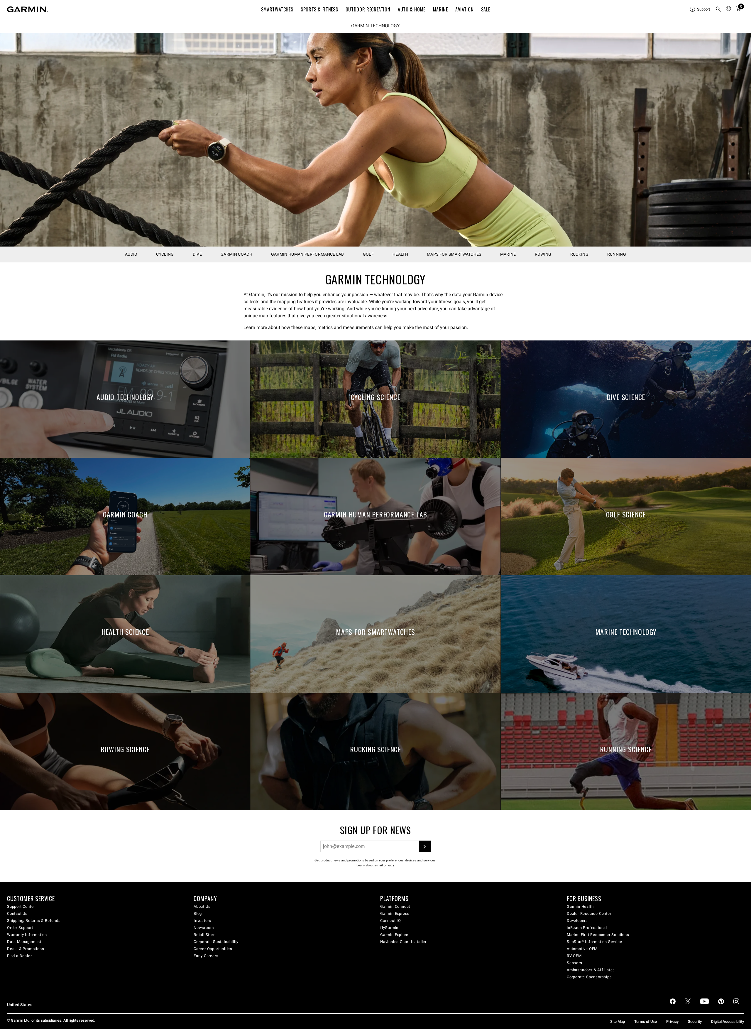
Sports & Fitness (319, 9)
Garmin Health (580, 906)
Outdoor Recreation (368, 9)
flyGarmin (389, 927)
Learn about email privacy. (375, 865)
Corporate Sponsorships (589, 977)
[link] (375, 140)
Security (695, 1021)
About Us (202, 906)
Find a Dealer (19, 956)
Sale (485, 9)
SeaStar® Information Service (594, 941)
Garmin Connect (395, 906)
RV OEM (574, 956)
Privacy (672, 1021)
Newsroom (204, 927)
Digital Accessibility (727, 1021)
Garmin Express (395, 913)
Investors (202, 920)
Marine (440, 9)
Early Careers (206, 956)
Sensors (574, 963)
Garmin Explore (394, 934)
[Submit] (425, 846)
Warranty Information (27, 934)
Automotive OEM (582, 949)
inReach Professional (587, 927)
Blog (198, 913)
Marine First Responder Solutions (598, 934)
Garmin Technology (375, 25)
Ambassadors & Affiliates (591, 970)
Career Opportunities (213, 949)
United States (19, 1004)
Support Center (21, 906)
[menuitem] (700, 9)
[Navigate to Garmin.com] (27, 9)
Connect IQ (390, 920)
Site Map (617, 1021)
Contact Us (17, 913)
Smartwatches (277, 9)
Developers (577, 920)
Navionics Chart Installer (403, 941)
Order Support (20, 927)
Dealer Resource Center (589, 913)
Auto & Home (411, 9)
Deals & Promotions (25, 949)
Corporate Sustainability (216, 941)
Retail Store (205, 934)
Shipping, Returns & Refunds (34, 920)
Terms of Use (645, 1021)
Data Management (24, 941)
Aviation (464, 9)
